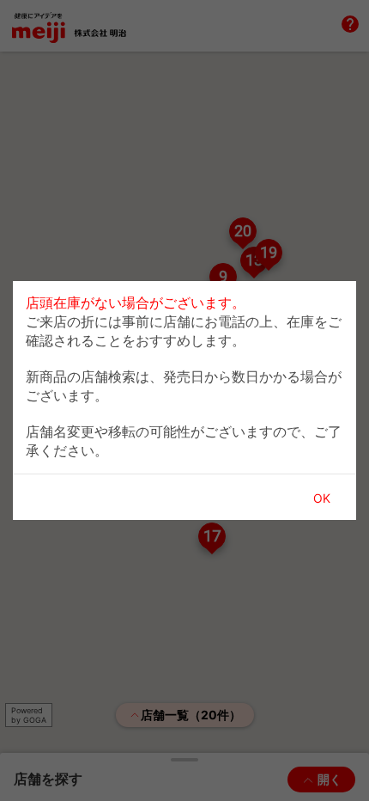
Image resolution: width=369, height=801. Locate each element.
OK (321, 498)
